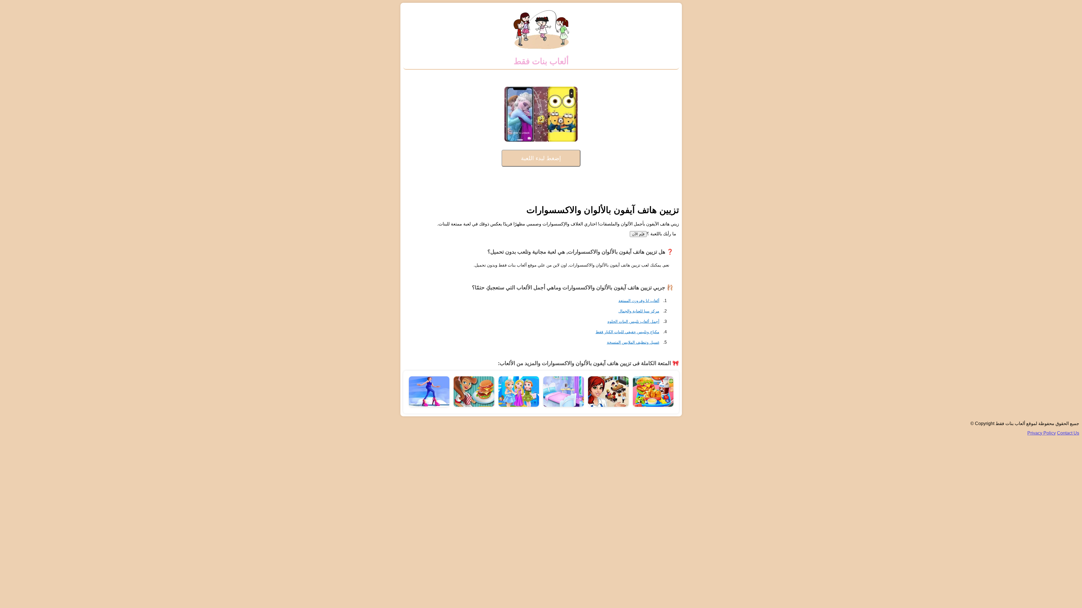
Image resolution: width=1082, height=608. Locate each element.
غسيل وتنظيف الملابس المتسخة (633, 342)
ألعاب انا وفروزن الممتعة (638, 300)
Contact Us (1068, 433)
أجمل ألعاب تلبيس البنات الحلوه (633, 321)
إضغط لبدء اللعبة (541, 158)
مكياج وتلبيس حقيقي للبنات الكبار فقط (627, 332)
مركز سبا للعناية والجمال (638, 311)
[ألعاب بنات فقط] (541, 49)
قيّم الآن (638, 234)
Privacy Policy (1041, 433)
